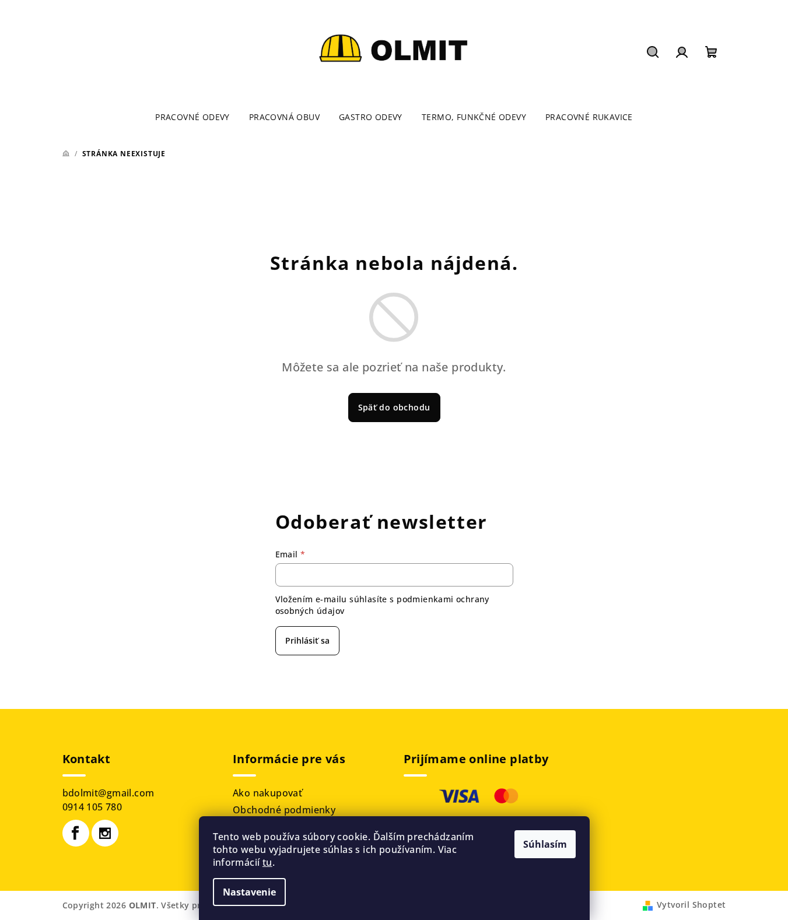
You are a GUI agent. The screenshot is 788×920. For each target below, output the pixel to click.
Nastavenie (249, 892)
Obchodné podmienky (284, 809)
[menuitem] (192, 117)
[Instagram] (105, 833)
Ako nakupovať (267, 792)
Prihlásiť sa (307, 640)
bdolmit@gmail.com (108, 792)
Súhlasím (545, 844)
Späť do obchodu (394, 407)
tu (267, 862)
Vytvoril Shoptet (691, 904)
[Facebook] (75, 833)
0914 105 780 (92, 806)
